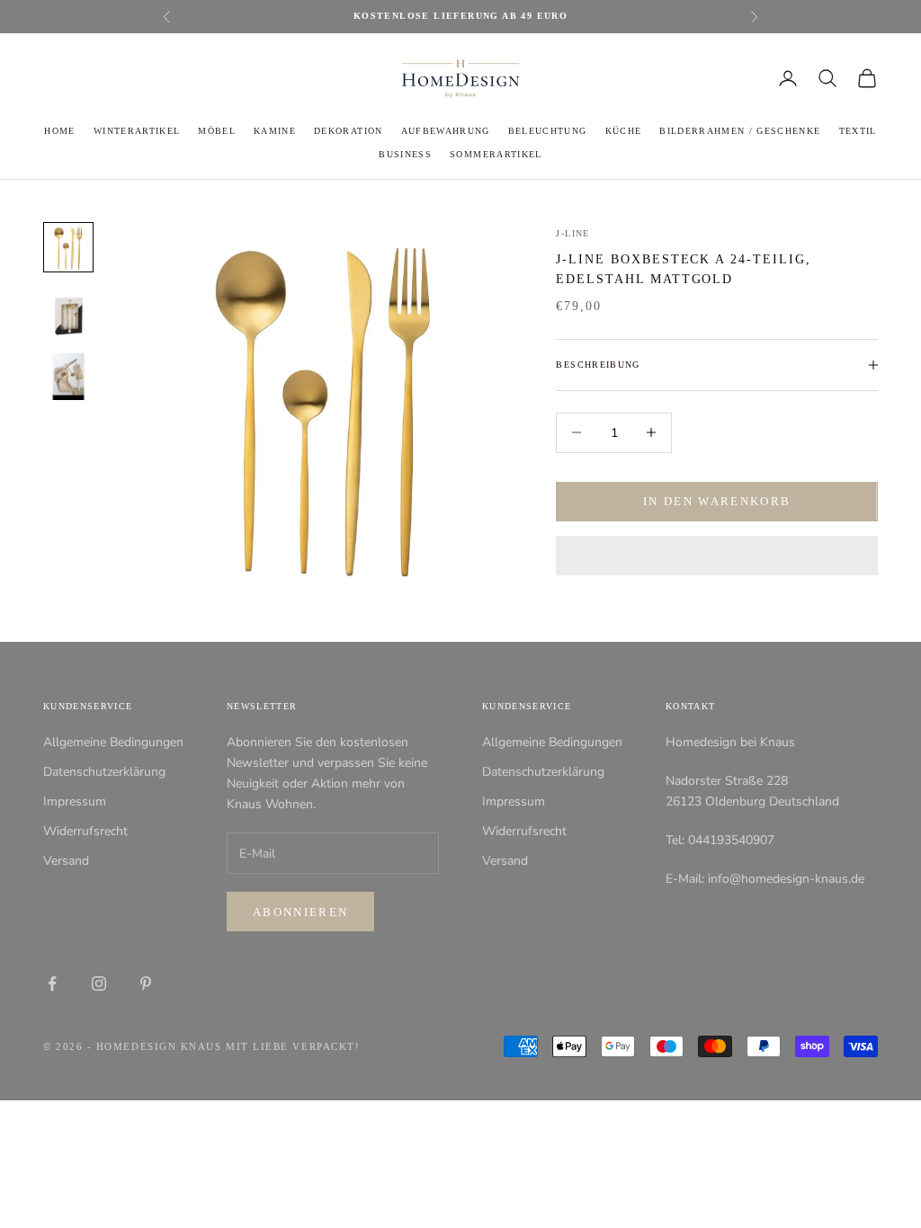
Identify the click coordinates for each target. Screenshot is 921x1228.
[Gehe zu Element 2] (68, 312)
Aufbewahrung (445, 131)
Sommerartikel (495, 154)
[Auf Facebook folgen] (52, 983)
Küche (623, 131)
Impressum (74, 801)
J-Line (572, 233)
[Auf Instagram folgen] (99, 983)
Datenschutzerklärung (104, 771)
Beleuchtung (547, 131)
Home (59, 131)
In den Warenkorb (717, 501)
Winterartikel (137, 131)
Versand (66, 860)
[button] (717, 555)
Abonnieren (300, 912)
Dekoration (348, 131)
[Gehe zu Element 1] (68, 247)
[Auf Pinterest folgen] (146, 983)
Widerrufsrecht (85, 831)
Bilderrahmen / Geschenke (739, 131)
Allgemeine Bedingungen (113, 742)
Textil (858, 131)
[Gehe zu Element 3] (68, 376)
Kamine (275, 131)
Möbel (217, 131)
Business (405, 154)
